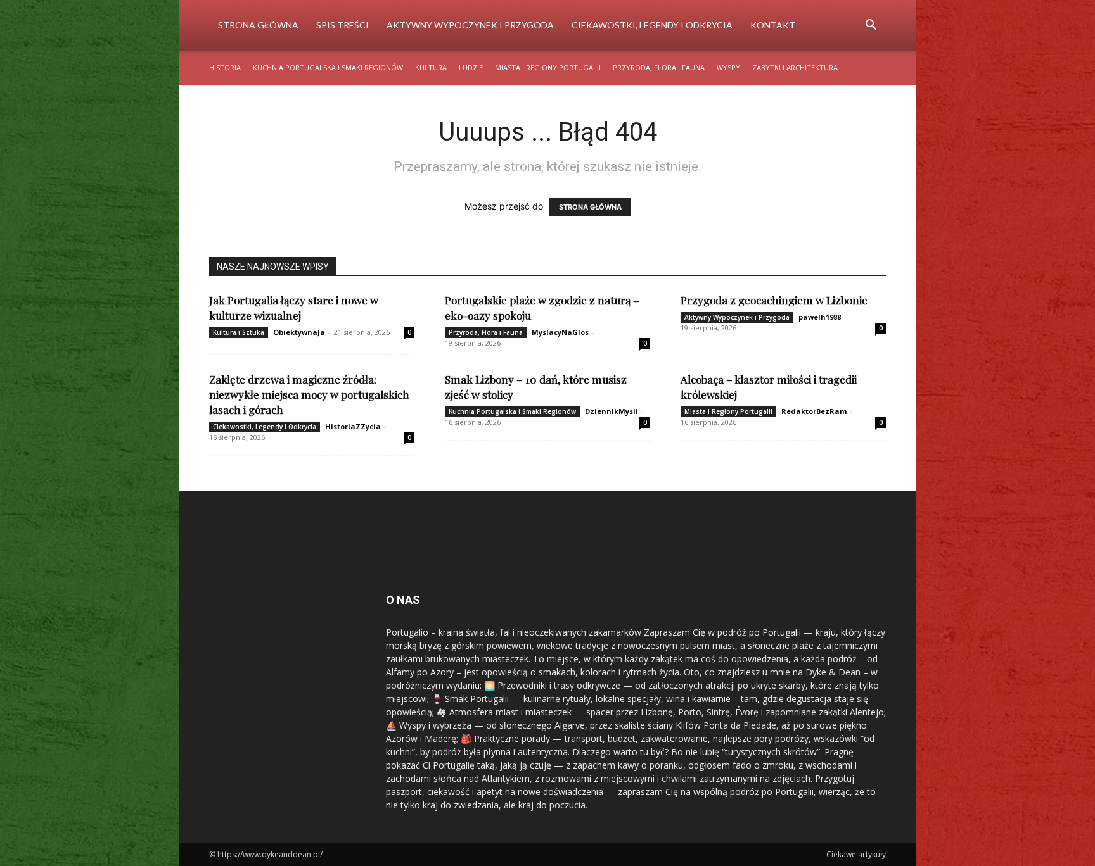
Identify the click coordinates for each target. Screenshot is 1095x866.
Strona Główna (258, 25)
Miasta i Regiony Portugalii (548, 67)
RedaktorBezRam (814, 411)
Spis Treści (342, 25)
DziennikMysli (611, 411)
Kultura (431, 67)
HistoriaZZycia (353, 426)
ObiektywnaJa (299, 332)
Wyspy (728, 67)
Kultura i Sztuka (238, 332)
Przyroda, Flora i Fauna (659, 67)
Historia (225, 67)
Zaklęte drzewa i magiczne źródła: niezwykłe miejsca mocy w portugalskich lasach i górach (309, 394)
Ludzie (471, 67)
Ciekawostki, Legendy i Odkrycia (652, 25)
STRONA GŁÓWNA (590, 207)
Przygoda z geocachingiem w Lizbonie (774, 300)
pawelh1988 (819, 317)
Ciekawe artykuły (856, 854)
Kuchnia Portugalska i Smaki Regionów (328, 67)
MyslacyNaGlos (560, 332)
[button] (870, 26)
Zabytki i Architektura (795, 67)
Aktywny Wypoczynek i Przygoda (470, 25)
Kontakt (772, 25)
